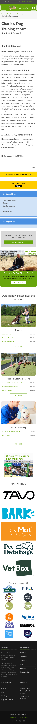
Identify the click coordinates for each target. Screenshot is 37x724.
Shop (2, 692)
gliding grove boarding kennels (10, 386)
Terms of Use (24, 717)
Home (3, 14)
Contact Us (23, 660)
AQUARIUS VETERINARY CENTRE (11, 431)
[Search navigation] (34, 8)
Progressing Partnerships (8, 337)
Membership (23, 656)
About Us (23, 653)
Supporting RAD (25, 672)
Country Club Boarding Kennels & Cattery (12, 382)
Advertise (23, 668)
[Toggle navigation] (3, 8)
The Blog (4, 696)
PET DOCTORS (6, 435)
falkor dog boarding (7, 390)
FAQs (21, 664)
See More (18, 346)
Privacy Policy (13, 717)
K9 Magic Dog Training (8, 341)
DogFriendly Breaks (7, 699)
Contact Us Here (18, 242)
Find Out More (27, 2)
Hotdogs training (6, 334)
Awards (3, 688)
